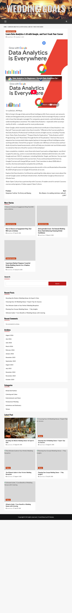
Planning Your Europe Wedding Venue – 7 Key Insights (22, 309)
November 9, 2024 (19, 37)
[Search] (66, 21)
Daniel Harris (10, 37)
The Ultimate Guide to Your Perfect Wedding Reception (22, 305)
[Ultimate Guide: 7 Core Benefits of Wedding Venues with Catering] (19, 491)
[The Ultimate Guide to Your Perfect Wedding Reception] (19, 460)
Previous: (18, 192)
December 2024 (10, 372)
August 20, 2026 (18, 444)
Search (7, 277)
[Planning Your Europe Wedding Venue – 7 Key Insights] (52, 460)
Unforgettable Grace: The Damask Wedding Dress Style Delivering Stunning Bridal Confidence (51, 231)
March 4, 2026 (50, 235)
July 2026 (9, 339)
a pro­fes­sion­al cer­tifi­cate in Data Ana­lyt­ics (46, 128)
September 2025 (11, 361)
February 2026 (10, 350)
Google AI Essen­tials (30, 170)
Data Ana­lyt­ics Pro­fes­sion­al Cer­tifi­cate (21, 133)
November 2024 (11, 376)
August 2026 (9, 335)
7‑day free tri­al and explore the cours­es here (21, 159)
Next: (52, 193)
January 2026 (10, 353)
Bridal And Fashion (10, 31)
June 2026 (9, 342)
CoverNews (41, 517)
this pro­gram (28, 143)
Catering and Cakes (11, 394)
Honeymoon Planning (12, 401)
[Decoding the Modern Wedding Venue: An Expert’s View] (19, 428)
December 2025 (10, 357)
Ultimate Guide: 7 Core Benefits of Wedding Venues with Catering (25, 313)
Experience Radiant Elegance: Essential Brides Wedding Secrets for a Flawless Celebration (18, 265)
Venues (8, 409)
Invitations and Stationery (13, 405)
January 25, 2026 (18, 269)
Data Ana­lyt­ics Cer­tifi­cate (22, 173)
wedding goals (36, 8)
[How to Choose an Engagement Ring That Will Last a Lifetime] (19, 216)
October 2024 (10, 379)
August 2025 (9, 365)
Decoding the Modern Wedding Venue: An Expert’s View (22, 298)
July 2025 (9, 368)
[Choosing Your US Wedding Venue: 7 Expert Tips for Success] (52, 428)
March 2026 (9, 346)
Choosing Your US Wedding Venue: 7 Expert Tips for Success (24, 302)
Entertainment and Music (13, 398)
